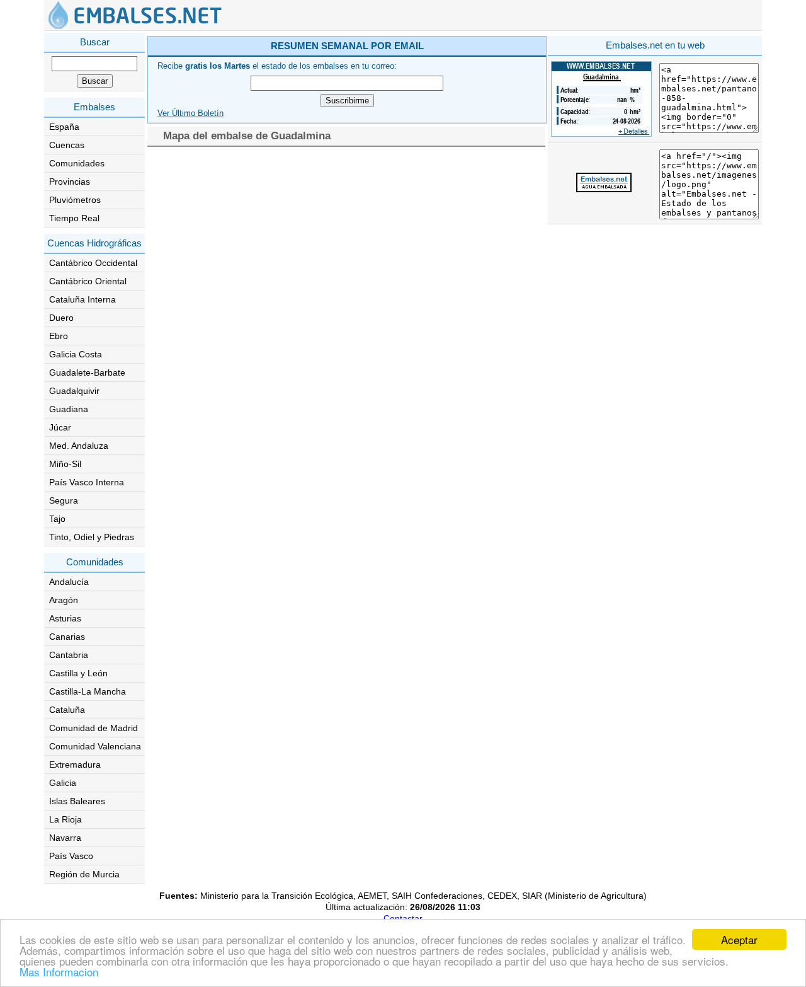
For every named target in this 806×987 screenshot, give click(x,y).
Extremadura (75, 764)
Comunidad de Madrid (93, 728)
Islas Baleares (77, 801)
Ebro (58, 336)
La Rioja (65, 819)
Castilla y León (78, 673)
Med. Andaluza (78, 446)
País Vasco (71, 856)
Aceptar (739, 939)
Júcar (60, 427)
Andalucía (69, 582)
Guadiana (68, 409)
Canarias (67, 637)
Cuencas (66, 145)
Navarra (65, 838)
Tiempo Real (74, 218)
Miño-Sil (65, 464)
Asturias (65, 618)
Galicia (62, 783)
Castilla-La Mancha (87, 691)
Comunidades (77, 163)
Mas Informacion (59, 971)
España (64, 127)
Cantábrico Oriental (88, 281)
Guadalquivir (74, 391)
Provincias (69, 181)
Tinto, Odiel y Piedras (91, 537)
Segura (63, 500)
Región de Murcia (84, 874)
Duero (61, 318)
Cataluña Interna (82, 299)
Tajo (57, 519)
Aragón (63, 600)
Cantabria (68, 655)
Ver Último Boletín (190, 113)
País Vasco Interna (86, 482)
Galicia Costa (75, 354)
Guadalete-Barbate (87, 372)
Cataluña (67, 710)
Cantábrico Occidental (93, 263)
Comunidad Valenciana (95, 746)
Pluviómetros (75, 200)
